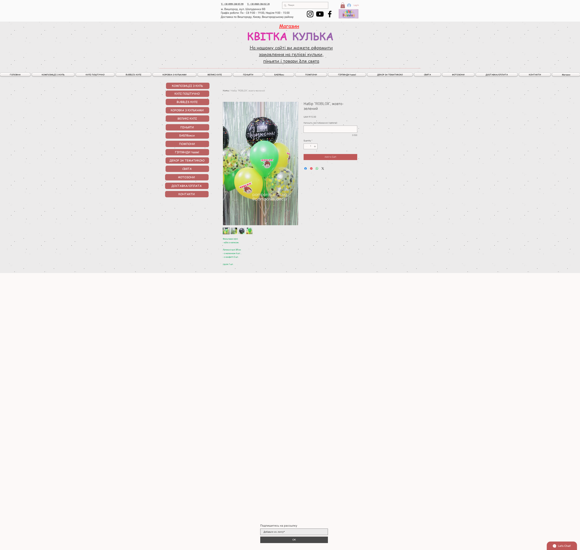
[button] (342, 5)
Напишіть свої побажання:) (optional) (320, 123)
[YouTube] (320, 14)
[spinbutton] (310, 146)
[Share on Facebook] (305, 168)
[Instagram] (310, 14)
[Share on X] (323, 168)
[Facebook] (329, 14)
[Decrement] (306, 146)
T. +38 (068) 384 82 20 (258, 4)
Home (226, 90)
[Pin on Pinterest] (311, 168)
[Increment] (315, 146)
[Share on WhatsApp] (317, 168)
